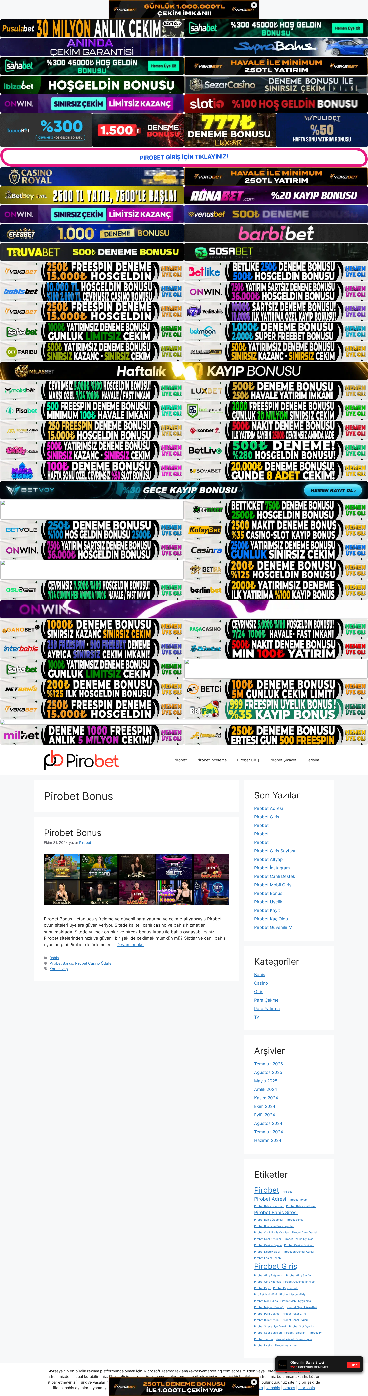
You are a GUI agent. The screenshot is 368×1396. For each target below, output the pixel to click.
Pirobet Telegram (295, 1332)
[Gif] (184, 371)
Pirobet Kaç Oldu (271, 918)
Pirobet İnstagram (272, 867)
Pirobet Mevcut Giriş (292, 1294)
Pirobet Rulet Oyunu (266, 1320)
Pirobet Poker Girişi (294, 1313)
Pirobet (180, 760)
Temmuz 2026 (268, 1063)
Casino (261, 983)
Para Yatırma (267, 1008)
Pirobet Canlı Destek (274, 876)
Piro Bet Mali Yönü (265, 1294)
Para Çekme (266, 1000)
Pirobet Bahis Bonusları (269, 1206)
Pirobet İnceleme (212, 760)
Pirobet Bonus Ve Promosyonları (274, 1226)
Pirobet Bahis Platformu (301, 1206)
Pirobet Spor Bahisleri (268, 1332)
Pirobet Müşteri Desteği (269, 1307)
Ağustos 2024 (268, 1123)
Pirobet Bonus (72, 832)
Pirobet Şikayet (282, 760)
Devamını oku (130, 944)
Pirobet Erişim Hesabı (268, 1258)
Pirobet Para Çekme (266, 1313)
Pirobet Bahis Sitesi (276, 1212)
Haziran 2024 (267, 1140)
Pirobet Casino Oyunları (299, 1239)
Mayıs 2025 (265, 1080)
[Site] (92, 271)
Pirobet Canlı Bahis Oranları (271, 1232)
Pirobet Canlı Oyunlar (267, 1239)
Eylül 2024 (264, 1114)
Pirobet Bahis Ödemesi (268, 1219)
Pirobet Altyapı (269, 859)
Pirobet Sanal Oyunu (295, 1320)
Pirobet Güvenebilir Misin (299, 1281)
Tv (256, 1017)
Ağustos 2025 (268, 1072)
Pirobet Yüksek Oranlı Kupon (294, 1339)
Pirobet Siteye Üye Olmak (270, 1326)
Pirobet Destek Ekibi (267, 1251)
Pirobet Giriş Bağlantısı (269, 1275)
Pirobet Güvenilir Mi (273, 927)
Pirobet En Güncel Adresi (298, 1251)
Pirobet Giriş (248, 760)
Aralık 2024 (265, 1089)
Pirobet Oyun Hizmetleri (302, 1307)
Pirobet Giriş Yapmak (267, 1281)
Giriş (258, 991)
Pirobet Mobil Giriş (272, 884)
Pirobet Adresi (268, 808)
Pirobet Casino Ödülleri (94, 963)
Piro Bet (287, 1191)
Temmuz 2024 (268, 1131)
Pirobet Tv (315, 1332)
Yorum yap (59, 969)
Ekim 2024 (264, 1106)
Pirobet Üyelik (268, 901)
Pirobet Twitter (263, 1339)
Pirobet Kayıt (267, 910)
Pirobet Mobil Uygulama (295, 1301)
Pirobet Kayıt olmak (285, 1288)
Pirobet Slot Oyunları (302, 1326)
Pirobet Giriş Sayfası (274, 850)
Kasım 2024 (266, 1097)
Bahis (54, 958)
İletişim (312, 760)
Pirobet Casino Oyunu (268, 1245)
